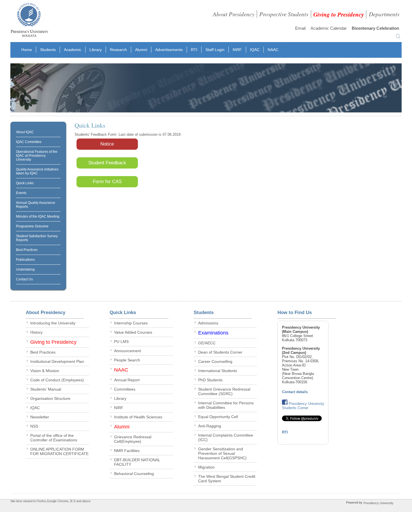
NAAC (273, 49)
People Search (127, 360)
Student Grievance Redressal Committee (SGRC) (224, 391)
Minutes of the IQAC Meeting (37, 216)
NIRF (237, 49)
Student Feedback (107, 162)
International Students (217, 370)
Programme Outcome (32, 226)
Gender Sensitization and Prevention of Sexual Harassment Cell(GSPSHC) (222, 453)
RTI (194, 49)
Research (118, 49)
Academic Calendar (329, 28)
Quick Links (25, 183)
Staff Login (214, 49)
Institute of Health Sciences (138, 417)
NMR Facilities (127, 450)
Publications (25, 260)
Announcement (127, 351)
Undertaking (25, 269)
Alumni (141, 49)
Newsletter (39, 417)
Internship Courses (131, 323)
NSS (34, 426)
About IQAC (25, 132)
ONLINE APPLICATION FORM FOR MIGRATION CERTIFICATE (59, 451)
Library (95, 49)
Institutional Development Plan (57, 361)
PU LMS (121, 341)
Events (21, 193)
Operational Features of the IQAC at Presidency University (36, 156)
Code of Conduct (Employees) (57, 380)
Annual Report (127, 380)
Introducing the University (52, 323)
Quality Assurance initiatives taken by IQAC (37, 171)
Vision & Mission (44, 370)
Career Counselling (215, 361)
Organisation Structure (50, 398)
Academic (72, 49)
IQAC (255, 49)
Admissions (208, 323)
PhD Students (210, 380)
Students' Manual (45, 389)
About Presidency (233, 14)
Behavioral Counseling (134, 473)
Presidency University (379, 502)
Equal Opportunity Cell (218, 416)
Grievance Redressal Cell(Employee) (132, 439)
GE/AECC (207, 343)
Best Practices (27, 250)
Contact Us (24, 279)
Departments (384, 14)
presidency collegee (29, 21)
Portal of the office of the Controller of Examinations (53, 437)
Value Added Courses (133, 332)
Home (26, 49)
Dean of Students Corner (220, 352)
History (36, 332)
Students (48, 49)
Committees (124, 389)
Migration (206, 467)
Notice (107, 144)
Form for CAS (107, 181)
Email (300, 28)
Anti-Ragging (209, 426)
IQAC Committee (28, 142)
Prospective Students (283, 14)
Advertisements (169, 49)
